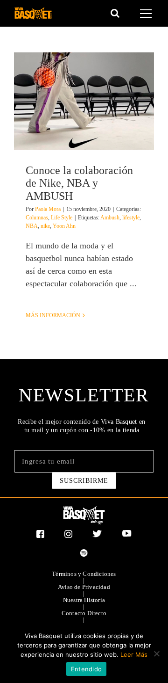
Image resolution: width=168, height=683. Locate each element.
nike (45, 226)
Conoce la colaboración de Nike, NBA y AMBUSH (79, 183)
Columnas (37, 217)
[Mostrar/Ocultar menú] (147, 13)
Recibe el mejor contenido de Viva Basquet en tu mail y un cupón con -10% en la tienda (81, 426)
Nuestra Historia (84, 600)
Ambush (109, 217)
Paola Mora (48, 209)
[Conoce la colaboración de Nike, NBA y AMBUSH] (84, 101)
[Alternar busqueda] (115, 13)
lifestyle (131, 217)
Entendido (86, 669)
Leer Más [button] (133, 654)
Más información (53, 315)
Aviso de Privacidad (84, 587)
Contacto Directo (84, 613)
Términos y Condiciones (84, 574)
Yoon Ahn (64, 226)
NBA (32, 226)
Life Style (61, 217)
